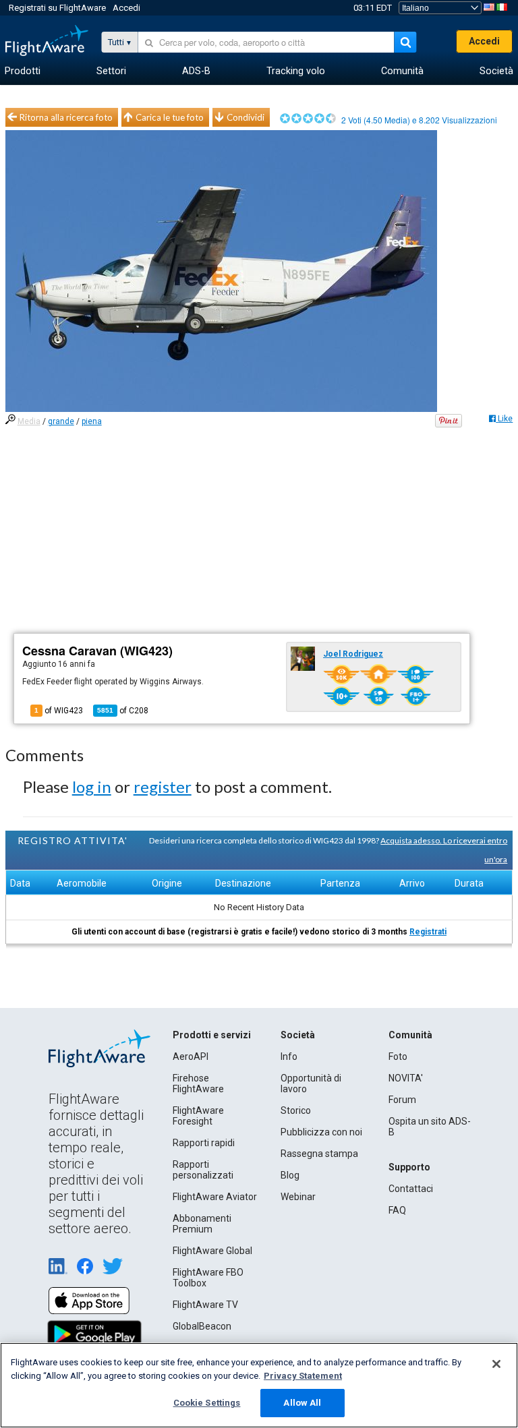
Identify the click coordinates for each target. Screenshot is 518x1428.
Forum (402, 1099)
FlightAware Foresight (198, 1116)
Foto (397, 1056)
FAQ (397, 1210)
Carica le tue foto (170, 117)
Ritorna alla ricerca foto (66, 117)
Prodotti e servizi (212, 1035)
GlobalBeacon (202, 1326)
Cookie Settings (207, 1403)
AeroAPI (190, 1056)
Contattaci (410, 1188)
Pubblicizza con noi (321, 1132)
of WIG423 (58, 710)
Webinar (298, 1196)
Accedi (126, 8)
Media (29, 421)
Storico (296, 1110)
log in (91, 786)
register (163, 786)
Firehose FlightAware (198, 1083)
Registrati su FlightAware (57, 8)
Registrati (428, 931)
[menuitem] (22, 71)
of (122, 710)
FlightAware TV (205, 1304)
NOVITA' (405, 1078)
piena (92, 421)
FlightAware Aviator (215, 1196)
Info (289, 1056)
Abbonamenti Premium (202, 1223)
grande (61, 421)
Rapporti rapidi (204, 1142)
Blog (290, 1175)
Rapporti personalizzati (203, 1170)
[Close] (496, 1364)
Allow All (302, 1403)
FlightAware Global (212, 1250)
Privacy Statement (303, 1376)
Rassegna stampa (319, 1153)
